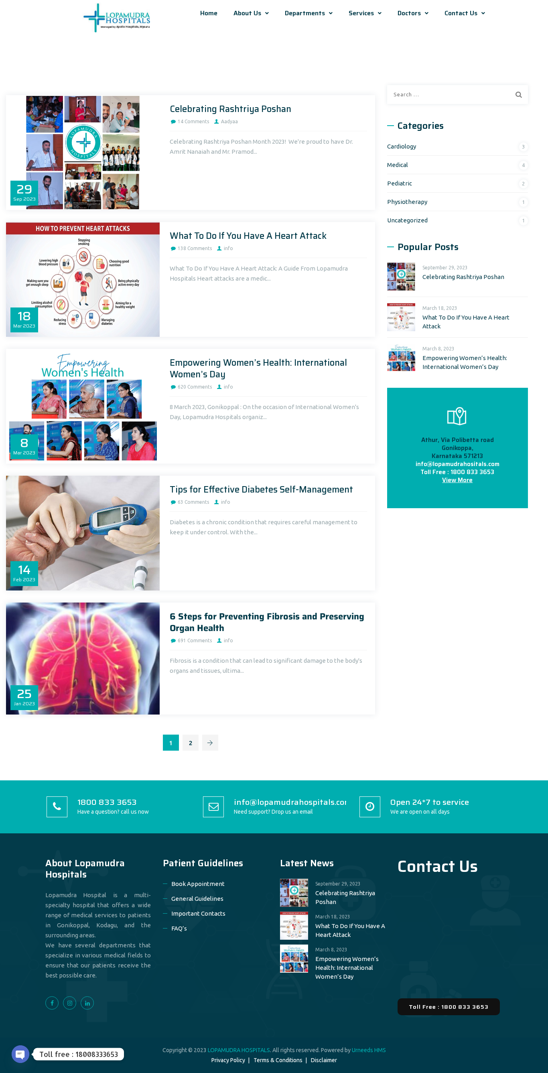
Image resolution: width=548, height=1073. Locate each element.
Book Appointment (198, 883)
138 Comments (195, 248)
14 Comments (193, 121)
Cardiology (401, 146)
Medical (397, 164)
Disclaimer (324, 1060)
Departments (305, 13)
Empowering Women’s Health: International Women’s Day (258, 368)
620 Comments (195, 386)
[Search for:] (457, 94)
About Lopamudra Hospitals (85, 869)
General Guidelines (197, 898)
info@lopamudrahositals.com (457, 464)
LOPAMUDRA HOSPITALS (239, 1050)
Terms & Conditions (278, 1060)
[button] (251, 13)
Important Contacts (198, 913)
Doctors (409, 13)
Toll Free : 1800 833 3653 (457, 472)
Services (361, 13)
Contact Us (460, 13)
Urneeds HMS (369, 1050)
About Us (247, 13)
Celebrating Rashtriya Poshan (230, 109)
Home (208, 13)
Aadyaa (229, 121)
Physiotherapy (407, 201)
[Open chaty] (20, 1054)
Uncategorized (407, 220)
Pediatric (399, 183)
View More (457, 480)
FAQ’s (179, 928)
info (228, 248)
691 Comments (195, 640)
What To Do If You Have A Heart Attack (248, 236)
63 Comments (193, 502)
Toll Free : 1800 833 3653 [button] (449, 1006)
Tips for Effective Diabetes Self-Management (261, 490)
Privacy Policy (228, 1060)
